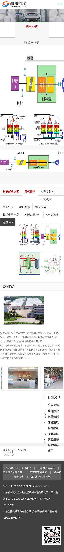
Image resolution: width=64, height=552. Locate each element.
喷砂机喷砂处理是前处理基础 (53, 442)
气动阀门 (23, 450)
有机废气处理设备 (12, 472)
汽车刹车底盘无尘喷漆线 (18, 468)
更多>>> (8, 222)
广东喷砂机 (38, 511)
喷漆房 (6, 450)
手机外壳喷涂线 (46, 468)
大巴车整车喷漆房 (37, 472)
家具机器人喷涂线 (40, 476)
